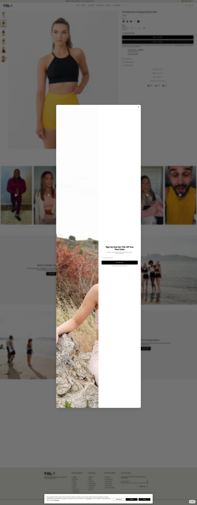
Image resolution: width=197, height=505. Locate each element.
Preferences (119, 499)
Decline (131, 499)
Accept (144, 499)
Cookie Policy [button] (89, 498)
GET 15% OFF (119, 262)
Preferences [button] (56, 500)
